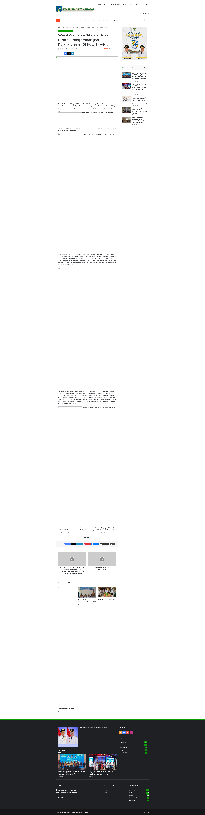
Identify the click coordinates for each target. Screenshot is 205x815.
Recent (124, 67)
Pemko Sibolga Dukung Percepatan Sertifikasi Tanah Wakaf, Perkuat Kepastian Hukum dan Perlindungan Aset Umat (89, 20)
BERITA (125, 4)
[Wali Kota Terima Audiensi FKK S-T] (67, 647)
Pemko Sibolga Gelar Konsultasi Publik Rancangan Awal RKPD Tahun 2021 (87, 601)
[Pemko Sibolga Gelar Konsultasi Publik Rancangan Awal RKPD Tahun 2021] (87, 592)
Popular (133, 67)
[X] (69, 53)
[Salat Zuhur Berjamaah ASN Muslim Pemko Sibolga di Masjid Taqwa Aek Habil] (126, 110)
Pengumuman (123, 747)
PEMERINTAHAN (115, 4)
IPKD (136, 4)
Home (60, 27)
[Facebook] (65, 53)
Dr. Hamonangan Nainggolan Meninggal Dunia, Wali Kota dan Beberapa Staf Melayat (107, 599)
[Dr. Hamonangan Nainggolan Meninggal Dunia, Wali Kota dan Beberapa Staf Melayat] (107, 592)
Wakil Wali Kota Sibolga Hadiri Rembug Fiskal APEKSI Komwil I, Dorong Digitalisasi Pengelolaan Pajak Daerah (139, 76)
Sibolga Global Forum (124, 750)
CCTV (141, 4)
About (105, 792)
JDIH (147, 4)
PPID (131, 4)
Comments (144, 67)
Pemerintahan (123, 752)
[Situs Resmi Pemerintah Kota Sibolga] (76, 9)
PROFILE (106, 4)
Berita (64, 27)
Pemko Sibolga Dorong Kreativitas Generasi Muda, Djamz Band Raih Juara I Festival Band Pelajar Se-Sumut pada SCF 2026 (102, 773)
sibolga (87, 537)
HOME (99, 4)
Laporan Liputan (68, 31)
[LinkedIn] (72, 53)
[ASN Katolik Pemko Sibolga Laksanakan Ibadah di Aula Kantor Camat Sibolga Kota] (126, 120)
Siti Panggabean (65, 48)
